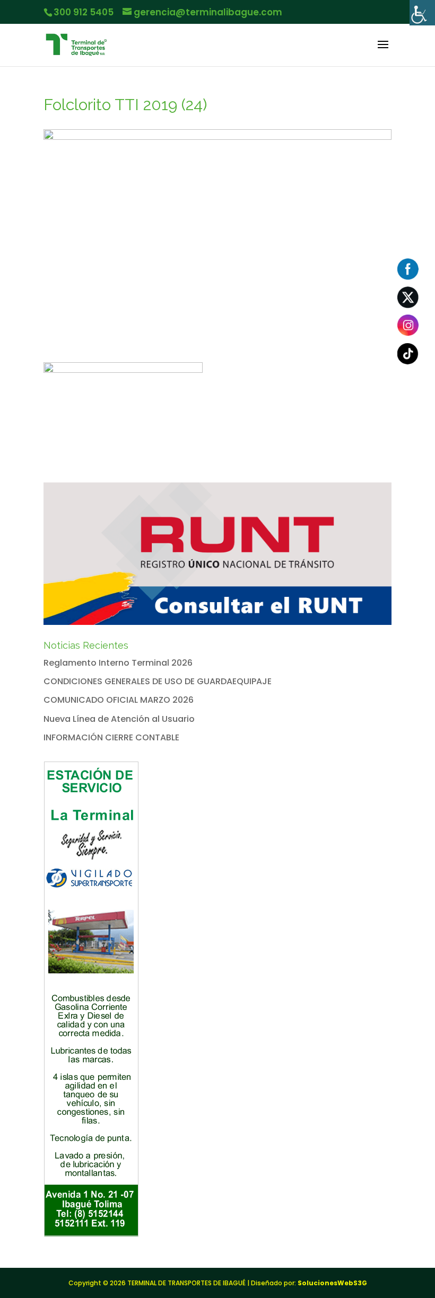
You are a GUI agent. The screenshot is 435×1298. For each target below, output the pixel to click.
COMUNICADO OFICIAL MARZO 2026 (119, 700)
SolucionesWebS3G (332, 1282)
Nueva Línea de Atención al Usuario (119, 719)
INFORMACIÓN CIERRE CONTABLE (111, 737)
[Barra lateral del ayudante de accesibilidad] (422, 12)
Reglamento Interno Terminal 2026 (118, 663)
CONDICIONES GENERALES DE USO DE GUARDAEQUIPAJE (158, 681)
